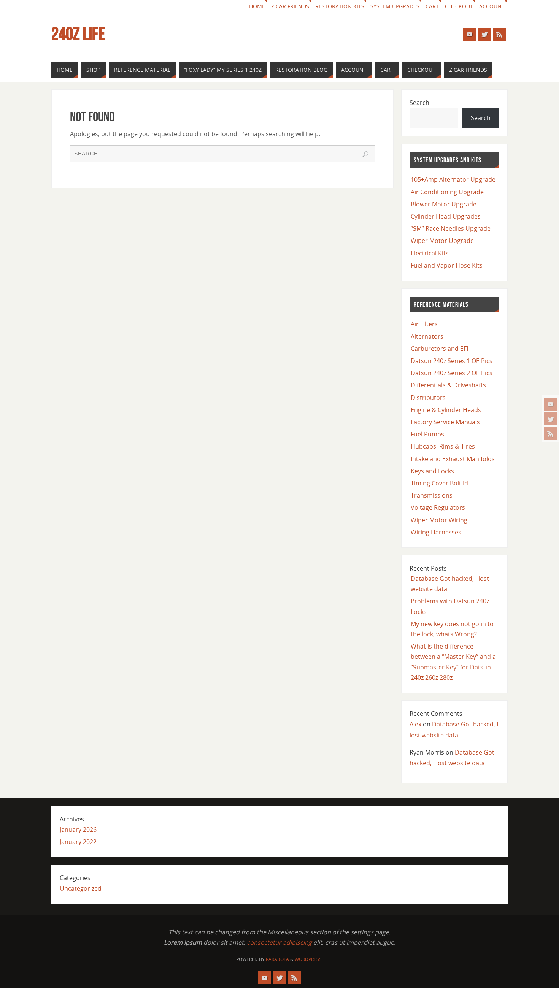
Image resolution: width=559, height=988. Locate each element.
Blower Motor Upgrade (443, 204)
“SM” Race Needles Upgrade (451, 228)
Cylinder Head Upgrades (446, 216)
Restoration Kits (339, 6)
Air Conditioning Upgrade (447, 192)
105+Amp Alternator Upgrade (453, 179)
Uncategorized (81, 888)
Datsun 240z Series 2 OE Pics (451, 373)
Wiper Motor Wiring (439, 520)
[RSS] (550, 433)
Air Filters (424, 324)
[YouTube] (550, 404)
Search (419, 102)
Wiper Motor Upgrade (442, 240)
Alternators (427, 336)
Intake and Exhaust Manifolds (453, 459)
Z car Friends (290, 6)
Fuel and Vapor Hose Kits (447, 265)
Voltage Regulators (438, 507)
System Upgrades (394, 6)
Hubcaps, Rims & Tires (443, 446)
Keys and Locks (432, 471)
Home (257, 6)
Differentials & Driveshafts (448, 385)
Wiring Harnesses (436, 532)
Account (492, 6)
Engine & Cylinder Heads (446, 410)
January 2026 (78, 829)
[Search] (365, 154)
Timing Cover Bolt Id (439, 483)
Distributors (428, 397)
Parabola (277, 959)
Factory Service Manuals (445, 422)
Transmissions (432, 495)
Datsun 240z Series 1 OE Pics (451, 361)
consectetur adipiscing (279, 942)
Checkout (459, 6)
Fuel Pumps (427, 434)
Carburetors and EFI (439, 348)
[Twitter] (550, 418)
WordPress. (309, 959)
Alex (415, 724)
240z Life (78, 34)
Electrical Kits (430, 253)
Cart (432, 6)
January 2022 (78, 841)
